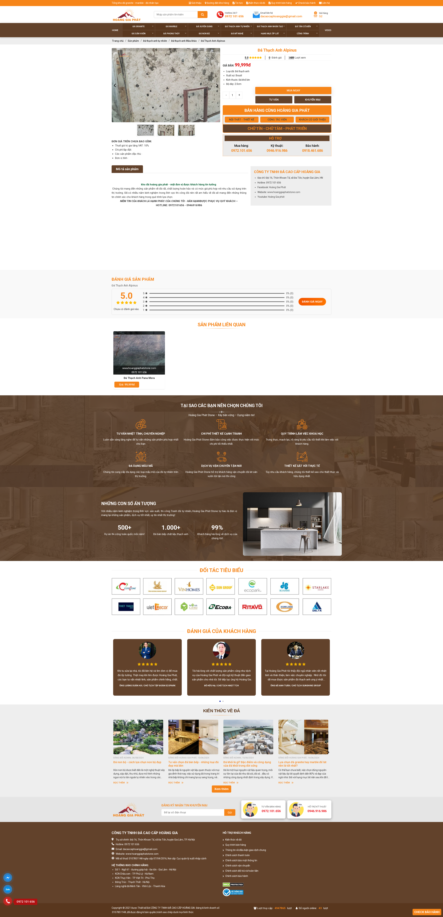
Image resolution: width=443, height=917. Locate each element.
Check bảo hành (307, 3)
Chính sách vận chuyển (237, 865)
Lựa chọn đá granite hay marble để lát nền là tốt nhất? (144, 764)
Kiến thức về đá (256, 3)
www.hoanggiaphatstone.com (283, 192)
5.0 (246, 57)
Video (328, 30)
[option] (166, 85)
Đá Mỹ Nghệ (237, 33)
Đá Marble (171, 26)
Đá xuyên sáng (204, 26)
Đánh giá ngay (312, 301)
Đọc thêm (125, 782)
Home (115, 30)
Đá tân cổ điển (303, 26)
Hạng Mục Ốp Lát (270, 33)
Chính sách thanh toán (237, 855)
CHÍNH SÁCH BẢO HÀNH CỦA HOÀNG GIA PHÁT (253, 764)
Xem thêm (221, 789)
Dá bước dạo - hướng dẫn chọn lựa (306, 762)
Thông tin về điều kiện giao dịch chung (245, 850)
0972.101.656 (241, 151)
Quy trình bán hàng (281, 3)
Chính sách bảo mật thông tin (241, 860)
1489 (291, 57)
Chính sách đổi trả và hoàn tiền (241, 870)
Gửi (230, 812)
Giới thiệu (196, 3)
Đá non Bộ (204, 33)
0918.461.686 (312, 151)
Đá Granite (139, 26)
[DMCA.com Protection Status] (249, 885)
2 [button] (223, 702)
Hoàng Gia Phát (277, 187)
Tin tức (239, 3)
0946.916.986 (277, 151)
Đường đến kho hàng (217, 3)
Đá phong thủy (171, 33)
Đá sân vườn (139, 33)
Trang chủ (118, 40)
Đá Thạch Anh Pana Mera (139, 378)
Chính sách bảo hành (236, 876)
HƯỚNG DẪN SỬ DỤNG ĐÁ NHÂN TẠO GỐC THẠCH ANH (198, 764)
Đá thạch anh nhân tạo (270, 26)
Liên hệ (326, 3)
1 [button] (220, 702)
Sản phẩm (133, 40)
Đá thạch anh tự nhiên (237, 26)
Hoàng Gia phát (276, 196)
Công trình (303, 33)
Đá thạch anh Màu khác (184, 40)
